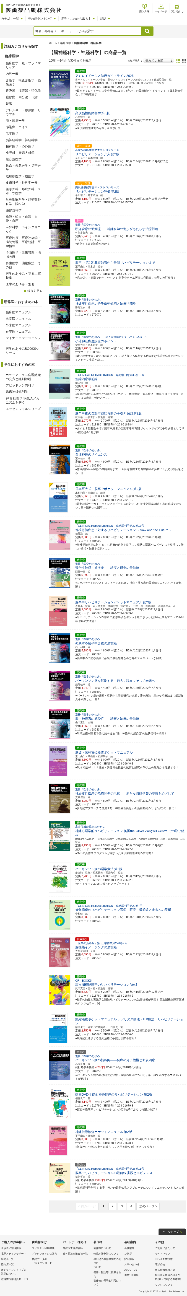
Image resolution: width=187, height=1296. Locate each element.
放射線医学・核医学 (20, 176)
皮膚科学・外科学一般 (22, 182)
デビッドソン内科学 (20, 385)
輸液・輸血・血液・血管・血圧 (22, 219)
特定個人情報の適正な (169, 1277)
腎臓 (9, 103)
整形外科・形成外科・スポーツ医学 (23, 191)
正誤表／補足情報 (11, 1248)
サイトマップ (162, 1253)
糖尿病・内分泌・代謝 (22, 97)
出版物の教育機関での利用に (107, 1263)
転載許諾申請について (106, 1253)
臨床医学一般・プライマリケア (23, 65)
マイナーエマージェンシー (23, 340)
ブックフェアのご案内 (44, 1253)
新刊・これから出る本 (76, 18)
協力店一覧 (7, 1264)
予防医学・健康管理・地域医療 (23, 254)
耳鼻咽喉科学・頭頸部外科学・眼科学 (23, 201)
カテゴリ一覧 (10, 18)
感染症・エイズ (17, 127)
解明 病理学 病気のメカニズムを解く (22, 400)
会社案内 (129, 1248)
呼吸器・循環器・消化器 (23, 91)
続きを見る (34, 291)
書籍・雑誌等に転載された (107, 1278)
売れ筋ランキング (40, 18)
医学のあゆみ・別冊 (20, 284)
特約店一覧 (7, 1259)
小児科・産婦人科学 (20, 153)
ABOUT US (130, 1269)
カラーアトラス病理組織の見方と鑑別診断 (23, 377)
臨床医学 (65, 43)
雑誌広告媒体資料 (73, 1248)
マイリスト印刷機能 (43, 1248)
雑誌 (103, 18)
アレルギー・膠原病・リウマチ (23, 112)
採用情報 (129, 1259)
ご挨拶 (128, 1253)
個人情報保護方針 (165, 1269)
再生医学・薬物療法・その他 (23, 265)
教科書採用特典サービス (15, 1279)
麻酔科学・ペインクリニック (23, 229)
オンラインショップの (13, 1271)
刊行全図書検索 (164, 1259)
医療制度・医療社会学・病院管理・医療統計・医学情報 (23, 242)
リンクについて (164, 1284)
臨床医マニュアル (18, 312)
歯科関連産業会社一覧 (75, 1253)
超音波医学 (14, 159)
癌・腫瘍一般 (15, 120)
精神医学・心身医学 (20, 146)
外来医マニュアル (18, 325)
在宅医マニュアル (18, 331)
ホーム (53, 43)
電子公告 (160, 1264)
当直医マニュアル (18, 319)
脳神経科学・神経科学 (22, 140)
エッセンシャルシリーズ (23, 409)
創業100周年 (131, 1275)
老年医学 (12, 133)
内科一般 (12, 73)
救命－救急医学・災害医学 (23, 167)
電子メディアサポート (13, 1253)
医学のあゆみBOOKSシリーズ (22, 351)
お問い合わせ (131, 1264)
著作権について (102, 1248)
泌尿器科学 (14, 210)
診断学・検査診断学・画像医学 (23, 82)
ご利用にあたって (165, 1248)
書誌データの (42, 1261)
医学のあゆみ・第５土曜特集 (23, 276)
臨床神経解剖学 (17, 392)
